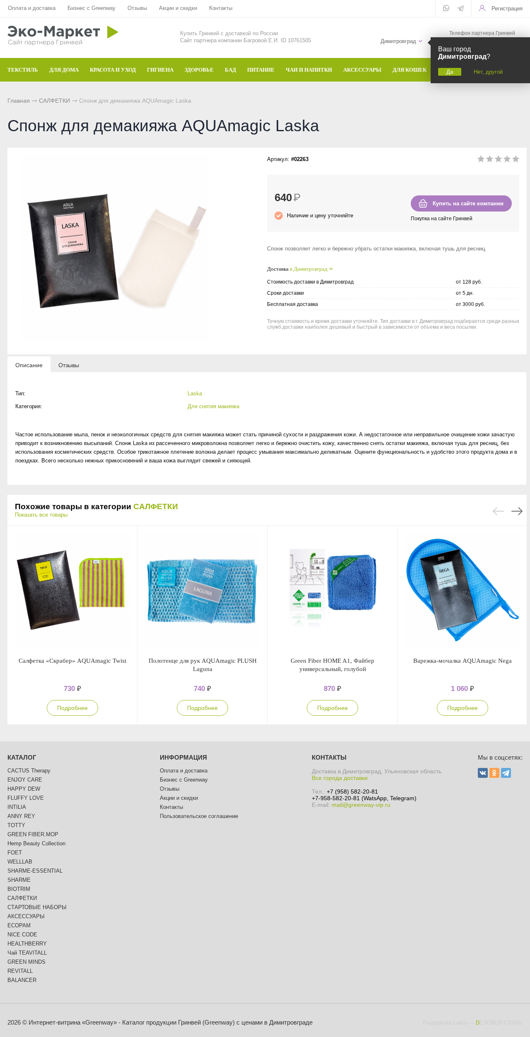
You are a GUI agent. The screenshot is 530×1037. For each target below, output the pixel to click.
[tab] (29, 364)
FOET (14, 852)
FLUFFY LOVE (25, 798)
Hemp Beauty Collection (36, 843)
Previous (498, 511)
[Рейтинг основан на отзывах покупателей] (498, 160)
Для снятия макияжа (213, 406)
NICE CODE (22, 934)
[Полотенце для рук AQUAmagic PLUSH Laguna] (202, 591)
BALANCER (21, 980)
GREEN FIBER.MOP (32, 834)
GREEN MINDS (26, 962)
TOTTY (16, 825)
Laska (195, 393)
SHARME (19, 880)
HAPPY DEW (23, 789)
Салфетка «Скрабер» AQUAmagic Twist (72, 660)
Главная (18, 100)
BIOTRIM (18, 889)
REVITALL (20, 971)
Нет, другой (488, 72)
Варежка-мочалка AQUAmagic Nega (462, 660)
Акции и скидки (178, 8)
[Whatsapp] (446, 8)
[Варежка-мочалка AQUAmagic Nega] (462, 591)
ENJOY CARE (24, 780)
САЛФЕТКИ (54, 100)
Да (449, 72)
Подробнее (72, 708)
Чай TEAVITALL (27, 953)
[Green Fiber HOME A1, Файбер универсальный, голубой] (332, 591)
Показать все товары (41, 515)
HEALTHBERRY (27, 944)
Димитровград (398, 41)
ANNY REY (21, 816)
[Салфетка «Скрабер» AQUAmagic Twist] (72, 591)
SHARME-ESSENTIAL (35, 871)
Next (517, 511)
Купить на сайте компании (468, 203)
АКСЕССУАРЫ (26, 916)
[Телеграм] (460, 9)
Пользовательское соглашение (199, 816)
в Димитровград (309, 269)
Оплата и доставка (31, 8)
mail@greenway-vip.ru (361, 804)
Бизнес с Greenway (91, 8)
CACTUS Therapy (29, 771)
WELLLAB (19, 862)
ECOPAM (19, 925)
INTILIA (16, 807)
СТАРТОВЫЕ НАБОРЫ (37, 907)
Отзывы (137, 8)
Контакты (220, 8)
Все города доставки (340, 778)
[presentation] (29, 365)
